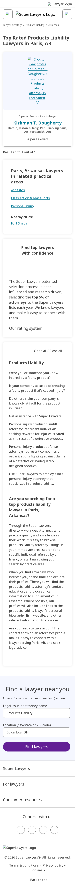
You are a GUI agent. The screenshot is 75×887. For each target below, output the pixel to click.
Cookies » (37, 870)
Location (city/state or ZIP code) (27, 725)
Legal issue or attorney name (25, 706)
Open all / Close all (48, 351)
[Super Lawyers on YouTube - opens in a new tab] (43, 830)
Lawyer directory (12, 25)
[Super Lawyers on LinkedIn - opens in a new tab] (54, 830)
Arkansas (53, 25)
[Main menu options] (8, 14)
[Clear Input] (65, 713)
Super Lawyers (16, 768)
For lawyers (13, 784)
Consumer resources (22, 799)
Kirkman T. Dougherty (37, 123)
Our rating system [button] (26, 328)
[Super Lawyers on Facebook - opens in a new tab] (21, 830)
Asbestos (18, 190)
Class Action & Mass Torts (30, 198)
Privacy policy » (54, 865)
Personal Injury (22, 206)
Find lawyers (36, 746)
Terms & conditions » (25, 865)
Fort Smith (19, 223)
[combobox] (36, 713)
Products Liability (35, 25)
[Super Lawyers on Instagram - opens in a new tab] (32, 830)
